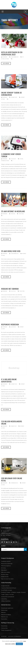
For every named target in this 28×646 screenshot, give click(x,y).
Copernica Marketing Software (8, 588)
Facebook (3, 592)
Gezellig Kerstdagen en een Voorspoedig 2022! (11, 53)
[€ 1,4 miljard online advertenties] (14, 368)
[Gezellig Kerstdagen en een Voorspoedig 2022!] (14, 41)
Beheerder (4, 57)
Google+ (8, 592)
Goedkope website (5, 561)
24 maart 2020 (13, 97)
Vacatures (4, 636)
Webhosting (4, 610)
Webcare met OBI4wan (10, 288)
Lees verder (6, 63)
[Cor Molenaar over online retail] (14, 466)
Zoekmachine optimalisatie (7, 596)
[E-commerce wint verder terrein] (14, 143)
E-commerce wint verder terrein (11, 155)
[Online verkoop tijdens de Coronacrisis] (14, 81)
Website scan (4, 616)
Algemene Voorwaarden (14, 636)
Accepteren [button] (19, 643)
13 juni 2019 (13, 158)
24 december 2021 (14, 57)
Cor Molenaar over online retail (11, 479)
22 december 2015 (14, 253)
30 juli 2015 (13, 291)
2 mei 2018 (12, 213)
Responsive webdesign (10, 324)
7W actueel (21, 213)
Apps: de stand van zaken (7, 578)
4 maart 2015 (13, 426)
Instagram (13, 592)
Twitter (7, 594)
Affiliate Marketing (5, 601)
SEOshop (3, 568)
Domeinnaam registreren (7, 608)
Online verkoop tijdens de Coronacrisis (11, 93)
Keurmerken (4, 619)
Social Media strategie (6, 590)
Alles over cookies (5, 572)
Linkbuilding (4, 598)
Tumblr (3, 594)
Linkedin (18, 592)
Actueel (7, 58)
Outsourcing (4, 628)
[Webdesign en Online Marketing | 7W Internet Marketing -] (14, 4)
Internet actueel (5, 160)
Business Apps (4, 574)
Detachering (4, 626)
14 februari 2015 (14, 482)
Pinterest (23, 592)
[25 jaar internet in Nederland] (14, 200)
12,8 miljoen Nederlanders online (11, 422)
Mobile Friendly (4, 576)
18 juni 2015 (13, 326)
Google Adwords (5, 585)
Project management (6, 630)
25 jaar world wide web (10, 251)
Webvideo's (4, 570)
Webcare (3, 612)
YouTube (11, 594)
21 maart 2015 (13, 384)
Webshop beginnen (6, 565)
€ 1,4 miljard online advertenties (9, 380)
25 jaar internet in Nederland (13, 211)
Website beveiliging (6, 614)
